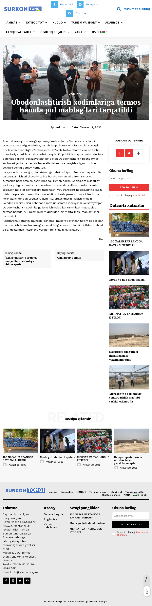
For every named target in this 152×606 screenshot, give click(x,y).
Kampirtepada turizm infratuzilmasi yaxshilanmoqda (123, 355)
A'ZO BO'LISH (127, 187)
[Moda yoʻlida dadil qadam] (129, 263)
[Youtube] (69, 13)
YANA (127, 495)
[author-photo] (5, 465)
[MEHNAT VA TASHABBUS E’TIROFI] (129, 297)
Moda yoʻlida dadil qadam (126, 279)
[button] (132, 9)
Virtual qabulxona (50, 526)
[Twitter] (129, 153)
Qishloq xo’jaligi (111, 495)
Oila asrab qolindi (69, 257)
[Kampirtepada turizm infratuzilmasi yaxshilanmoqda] (129, 335)
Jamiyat (76, 93)
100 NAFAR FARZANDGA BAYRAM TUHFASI (126, 243)
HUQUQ (81, 492)
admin (60, 127)
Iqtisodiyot (67, 492)
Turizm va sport (98, 492)
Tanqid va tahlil (134, 492)
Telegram (92, 4)
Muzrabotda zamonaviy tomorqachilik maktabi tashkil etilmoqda (125, 397)
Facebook (67, 4)
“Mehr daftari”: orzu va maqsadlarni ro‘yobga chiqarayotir (21, 261)
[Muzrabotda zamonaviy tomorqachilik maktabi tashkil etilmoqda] (129, 377)
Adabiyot (116, 492)
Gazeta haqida (53, 514)
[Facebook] (54, 4)
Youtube (80, 13)
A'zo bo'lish (139, 195)
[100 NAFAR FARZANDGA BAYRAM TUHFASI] (129, 225)
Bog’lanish (50, 519)
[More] (138, 153)
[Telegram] (80, 4)
